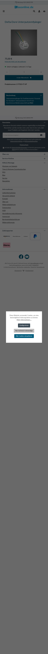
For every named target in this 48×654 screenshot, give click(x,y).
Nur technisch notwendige (24, 331)
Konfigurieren (24, 325)
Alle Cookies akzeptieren (24, 336)
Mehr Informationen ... (24, 320)
